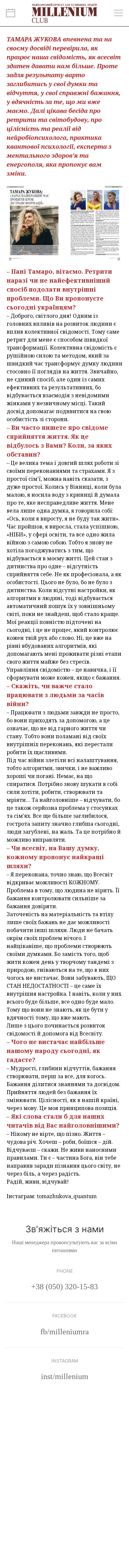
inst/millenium (64, 1376)
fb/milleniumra (64, 1331)
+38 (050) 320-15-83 (64, 1286)
